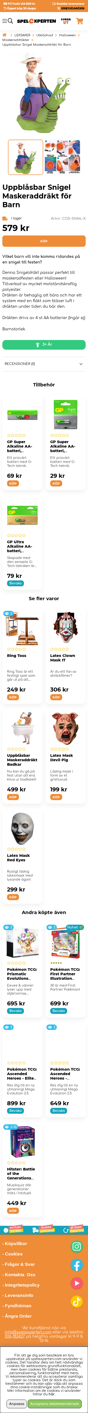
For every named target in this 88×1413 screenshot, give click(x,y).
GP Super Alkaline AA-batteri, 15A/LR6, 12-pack (19, 451)
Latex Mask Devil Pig (61, 757)
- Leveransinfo (17, 1295)
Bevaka (15, 583)
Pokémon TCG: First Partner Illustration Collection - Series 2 (65, 978)
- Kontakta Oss (18, 1274)
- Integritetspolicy (21, 1285)
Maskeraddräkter (15, 40)
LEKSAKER (22, 35)
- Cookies (12, 1253)
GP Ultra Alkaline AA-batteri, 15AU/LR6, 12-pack (20, 551)
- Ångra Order (16, 1316)
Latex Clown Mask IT (62, 657)
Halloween (67, 35)
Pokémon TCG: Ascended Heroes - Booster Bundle (65, 1078)
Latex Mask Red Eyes (18, 857)
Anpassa (16, 1404)
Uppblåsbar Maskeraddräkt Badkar (22, 760)
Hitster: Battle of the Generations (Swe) (21, 1176)
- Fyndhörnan (16, 1305)
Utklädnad (44, 35)
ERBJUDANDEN (72, 8)
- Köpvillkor (14, 1243)
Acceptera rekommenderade (54, 1404)
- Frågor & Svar (18, 1264)
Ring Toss (16, 655)
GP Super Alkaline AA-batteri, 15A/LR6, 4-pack (62, 451)
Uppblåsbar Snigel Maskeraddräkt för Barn (36, 44)
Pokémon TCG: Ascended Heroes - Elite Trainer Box (22, 1076)
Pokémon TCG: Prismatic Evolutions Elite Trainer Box (22, 978)
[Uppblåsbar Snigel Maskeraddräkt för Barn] (25, 157)
